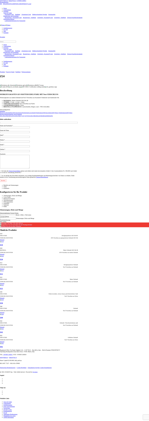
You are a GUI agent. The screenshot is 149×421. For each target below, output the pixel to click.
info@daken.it (4, 0)
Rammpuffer (51, 14)
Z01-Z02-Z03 (4, 116)
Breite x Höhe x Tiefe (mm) (23, 215)
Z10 (9, 116)
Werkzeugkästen (26, 72)
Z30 (40, 116)
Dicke (7, 216)
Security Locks (7, 409)
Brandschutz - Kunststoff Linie (13, 17)
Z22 (38, 116)
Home (5, 8)
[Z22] (2, 285)
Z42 (45, 116)
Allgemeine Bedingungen (10, 414)
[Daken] (5, 25)
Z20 (36, 116)
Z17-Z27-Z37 (23, 116)
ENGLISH (12, 4)
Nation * (2, 140)
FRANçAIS (18, 4)
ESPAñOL (23, 4)
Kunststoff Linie (9, 14)
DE (1, 4)
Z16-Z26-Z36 (16, 116)
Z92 (52, 116)
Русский (28, 4)
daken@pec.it (12, 0)
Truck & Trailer (7, 13)
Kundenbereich (4, 2)
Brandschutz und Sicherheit (10, 16)
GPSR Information (8, 417)
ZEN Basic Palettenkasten (59, 113)
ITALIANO (6, 4)
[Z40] (2, 314)
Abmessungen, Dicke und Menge (25, 218)
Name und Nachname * (6, 125)
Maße (17, 213)
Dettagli (2, 240)
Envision (35, 372)
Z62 (49, 116)
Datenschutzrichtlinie (14, 171)
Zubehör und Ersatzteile (15, 114)
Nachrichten (6, 408)
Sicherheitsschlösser (8, 19)
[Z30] (2, 299)
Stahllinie (17, 14)
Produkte (5, 11)
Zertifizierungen (7, 28)
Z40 (43, 116)
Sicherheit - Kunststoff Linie (45, 17)
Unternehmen (7, 10)
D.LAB (5, 29)
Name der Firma (4, 130)
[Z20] (2, 256)
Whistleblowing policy (9, 416)
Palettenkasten (40, 113)
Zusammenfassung (5, 220)
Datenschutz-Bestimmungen (7, 367)
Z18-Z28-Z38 (31, 116)
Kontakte (5, 32)
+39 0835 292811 (21, 0)
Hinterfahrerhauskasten (15, 113)
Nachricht (2, 154)
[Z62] (2, 343)
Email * (2, 144)
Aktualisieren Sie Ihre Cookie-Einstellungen (40, 367)
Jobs (4, 31)
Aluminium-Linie (26, 14)
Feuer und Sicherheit (9, 406)
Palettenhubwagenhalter (29, 113)
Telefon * (2, 149)
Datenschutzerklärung (42, 177)
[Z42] (2, 328)
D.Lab (5, 413)
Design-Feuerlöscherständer (74, 17)
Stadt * (2, 135)
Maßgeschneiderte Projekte (39, 14)
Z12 (11, 116)
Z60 (47, 116)
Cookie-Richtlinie (21, 367)
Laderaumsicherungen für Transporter (14, 20)
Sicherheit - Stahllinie (60, 17)
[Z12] (2, 270)
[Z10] (2, 241)
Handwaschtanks (4, 113)
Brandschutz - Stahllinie (29, 17)
